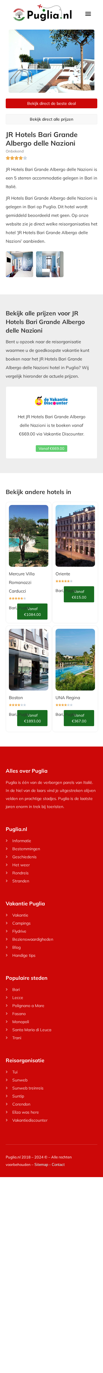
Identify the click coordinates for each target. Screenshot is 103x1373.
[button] (88, 13)
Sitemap (41, 1164)
